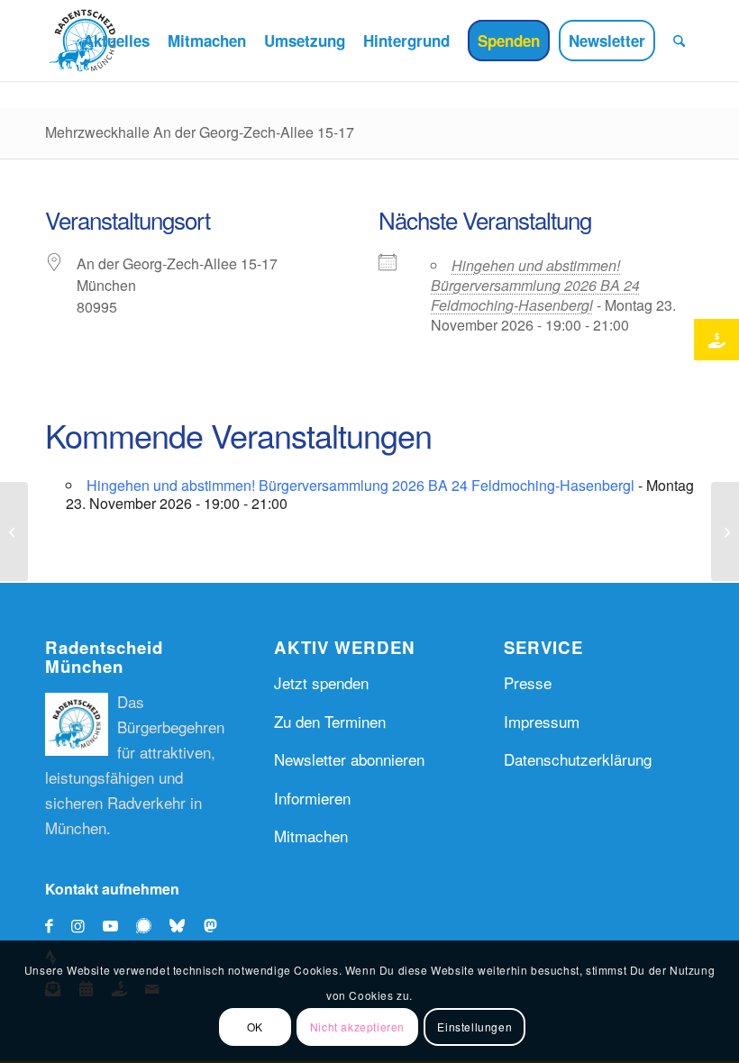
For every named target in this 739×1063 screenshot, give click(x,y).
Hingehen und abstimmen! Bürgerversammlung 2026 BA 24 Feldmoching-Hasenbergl (535, 285)
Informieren (312, 797)
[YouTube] (110, 924)
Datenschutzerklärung (578, 759)
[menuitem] (116, 40)
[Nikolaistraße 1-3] (14, 531)
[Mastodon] (215, 924)
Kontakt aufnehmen (112, 888)
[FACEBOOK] (49, 924)
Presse (528, 682)
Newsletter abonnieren (349, 759)
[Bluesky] (181, 924)
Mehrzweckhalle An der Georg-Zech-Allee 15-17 (199, 132)
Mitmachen (311, 835)
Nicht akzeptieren (357, 1026)
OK (255, 1026)
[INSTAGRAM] (78, 924)
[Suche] (679, 40)
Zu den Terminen (330, 721)
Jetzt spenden (321, 682)
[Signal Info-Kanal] (148, 924)
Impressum (541, 721)
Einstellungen (474, 1026)
